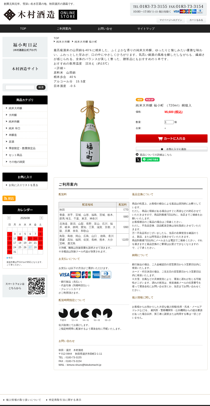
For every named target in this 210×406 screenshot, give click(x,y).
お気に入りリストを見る (23, 185)
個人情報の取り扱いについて (23, 399)
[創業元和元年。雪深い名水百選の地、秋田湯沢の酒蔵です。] (48, 23)
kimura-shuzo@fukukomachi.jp (84, 364)
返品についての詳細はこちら (156, 154)
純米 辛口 (14, 128)
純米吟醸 (14, 121)
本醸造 (13, 134)
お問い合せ (105, 28)
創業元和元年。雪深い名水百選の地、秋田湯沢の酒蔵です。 (40, 3)
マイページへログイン (171, 20)
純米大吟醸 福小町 (86, 41)
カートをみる (196, 20)
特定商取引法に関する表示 (65, 399)
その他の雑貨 (17, 161)
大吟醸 (13, 114)
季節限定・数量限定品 (22, 148)
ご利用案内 (64, 28)
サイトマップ (146, 28)
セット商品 (15, 155)
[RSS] (9, 199)
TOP (56, 38)
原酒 (11, 141)
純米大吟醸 (63, 41)
